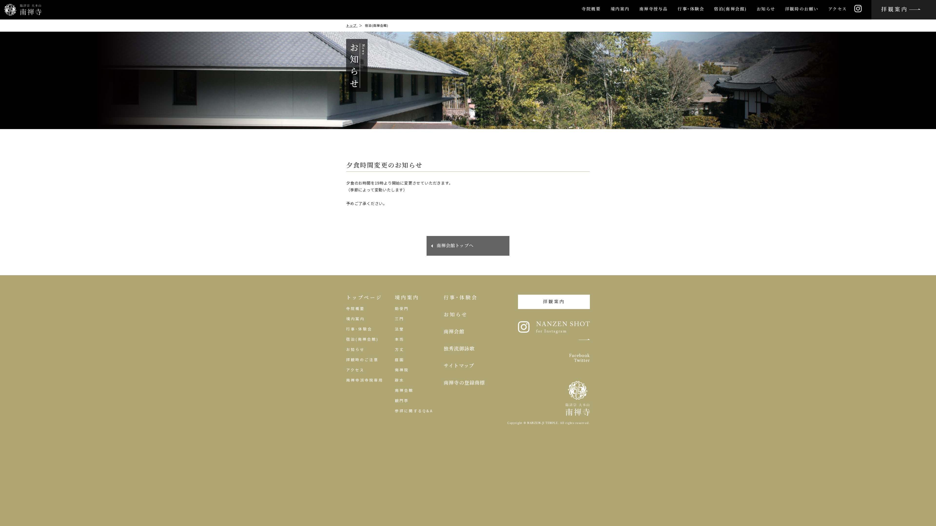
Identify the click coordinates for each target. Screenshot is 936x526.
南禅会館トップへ (455, 245)
